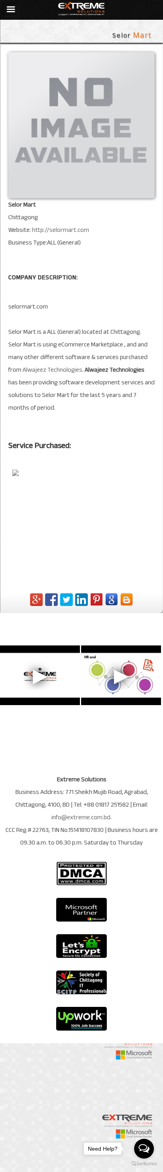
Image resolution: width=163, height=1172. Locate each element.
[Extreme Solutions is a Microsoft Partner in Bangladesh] (81, 910)
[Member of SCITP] (81, 982)
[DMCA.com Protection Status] (81, 873)
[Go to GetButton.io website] (144, 1163)
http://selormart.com (60, 230)
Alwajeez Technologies (52, 370)
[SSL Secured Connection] (81, 946)
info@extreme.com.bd (80, 817)
